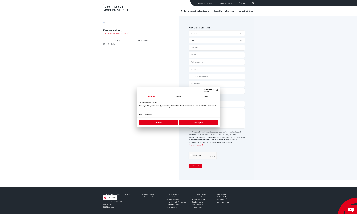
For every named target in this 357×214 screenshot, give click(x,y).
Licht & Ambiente (173, 207)
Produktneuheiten (225, 3)
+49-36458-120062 (141, 41)
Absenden (195, 166)
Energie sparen (197, 205)
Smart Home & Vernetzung (176, 202)
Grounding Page (223, 202)
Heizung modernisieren (200, 197)
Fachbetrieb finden (246, 11)
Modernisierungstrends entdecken (195, 11)
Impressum (221, 194)
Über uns (242, 3)
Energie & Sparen (173, 194)
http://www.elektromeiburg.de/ (114, 33)
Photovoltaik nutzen (199, 194)
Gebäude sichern (198, 202)
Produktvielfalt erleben (224, 11)
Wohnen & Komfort (173, 199)
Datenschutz (222, 197)
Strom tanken (197, 207)
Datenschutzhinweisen (197, 145)
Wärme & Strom (172, 197)
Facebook (220, 199)
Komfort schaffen (198, 199)
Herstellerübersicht (205, 3)
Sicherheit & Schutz (174, 205)
